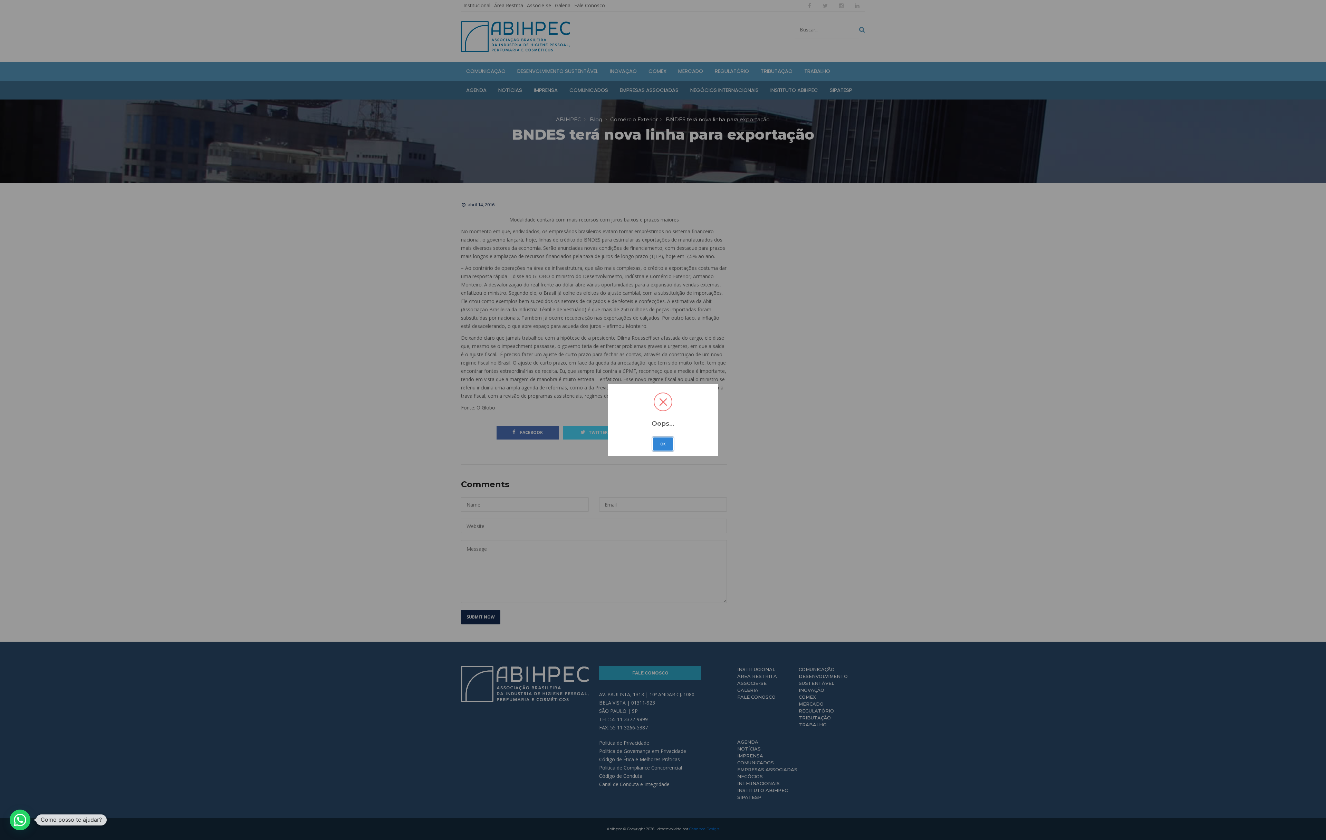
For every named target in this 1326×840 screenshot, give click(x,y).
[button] (20, 820)
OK (663, 444)
